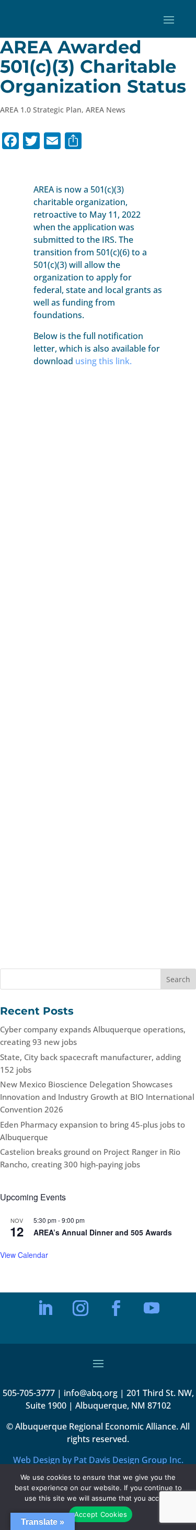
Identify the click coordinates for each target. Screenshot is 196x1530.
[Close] (151, 1145)
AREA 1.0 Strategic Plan (41, 110)
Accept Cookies (101, 1514)
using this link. (103, 361)
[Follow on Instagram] (80, 1308)
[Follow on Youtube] (151, 1308)
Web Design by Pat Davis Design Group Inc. (98, 1460)
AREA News (105, 110)
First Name (53, 1236)
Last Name (53, 1272)
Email (46, 1200)
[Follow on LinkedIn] (45, 1308)
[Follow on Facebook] (116, 1308)
